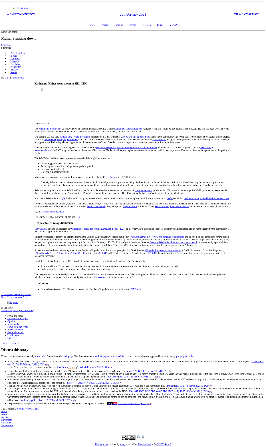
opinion (119, 25)
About (4, 414)
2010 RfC (103, 253)
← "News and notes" (16, 294)
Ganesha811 (258, 361)
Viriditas (169, 385)
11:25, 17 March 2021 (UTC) (56, 400)
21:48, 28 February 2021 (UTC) (93, 367)
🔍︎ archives (174, 24)
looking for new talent (27, 408)
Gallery (11, 338)
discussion (99, 277)
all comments (26, 310)
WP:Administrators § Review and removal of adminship (157, 236)
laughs (160, 25)
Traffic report (13, 335)
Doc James (72, 139)
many (123, 444)
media (133, 25)
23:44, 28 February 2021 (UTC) (150, 371)
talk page (68, 356)
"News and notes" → (14, 297)
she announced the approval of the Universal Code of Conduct (126, 147)
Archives (5, 417)
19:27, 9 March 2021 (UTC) (194, 391)
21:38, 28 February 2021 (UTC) (28, 364)
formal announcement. (53, 211)
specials (105, 25)
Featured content (15, 332)
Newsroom (6, 419)
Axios (170, 198)
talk (10, 364)
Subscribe (6, 422)
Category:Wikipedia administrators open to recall (173, 242)
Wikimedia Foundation (50, 128)
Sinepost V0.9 (144, 444)
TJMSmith (136, 289)
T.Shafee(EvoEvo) (75, 383)
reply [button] (46, 364)
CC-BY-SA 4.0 (163, 444)
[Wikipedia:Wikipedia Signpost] (20, 8)
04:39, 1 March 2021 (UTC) (103, 383)
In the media (13, 324)
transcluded (40, 356)
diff (63, 198)
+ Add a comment (10, 343)
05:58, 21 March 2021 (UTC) (132, 403)
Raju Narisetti (130, 206)
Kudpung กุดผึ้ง (28, 400)
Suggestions (7, 425)
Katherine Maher (122, 128)
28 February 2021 (10, 310)
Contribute (6, 45)
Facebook (15, 64)
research (147, 25)
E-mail (13, 55)
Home (4, 411)
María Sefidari (162, 206)
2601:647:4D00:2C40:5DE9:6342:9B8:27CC (151, 391)
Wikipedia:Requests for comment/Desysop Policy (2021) (97, 228)
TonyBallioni (40, 228)
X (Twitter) (15, 67)
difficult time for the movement (75, 136)
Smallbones (18, 77)
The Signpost (101, 444)
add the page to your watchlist (109, 356)
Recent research (15, 329)
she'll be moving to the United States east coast (206, 198)
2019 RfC (152, 253)
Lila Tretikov (159, 139)
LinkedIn (14, 61)
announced (136, 128)
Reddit (13, 72)
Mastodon (15, 58)
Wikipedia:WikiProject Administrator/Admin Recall (59, 253)
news (92, 25)
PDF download (17, 53)
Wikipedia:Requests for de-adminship (163, 250)
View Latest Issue (246, 14)
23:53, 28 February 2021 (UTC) (139, 376)
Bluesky (14, 69)
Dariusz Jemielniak (96, 206)
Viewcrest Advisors (179, 206)
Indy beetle (112, 376)
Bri (6, 77)
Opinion (11, 321)
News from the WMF (17, 326)
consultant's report (143, 190)
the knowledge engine (55, 139)
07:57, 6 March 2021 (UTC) (194, 385)
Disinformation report (17, 318)
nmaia (129, 371)
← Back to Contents (21, 14)
